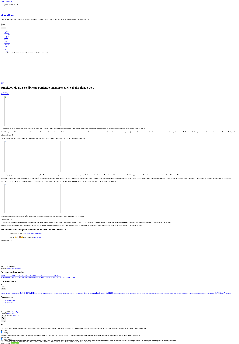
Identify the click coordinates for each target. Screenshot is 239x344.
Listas (6, 46)
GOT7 (61, 293)
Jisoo (91, 293)
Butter (12, 268)
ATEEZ (12, 293)
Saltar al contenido (6, 1)
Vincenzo (228, 293)
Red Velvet (149, 293)
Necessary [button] (4, 330)
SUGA (197, 293)
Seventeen (158, 293)
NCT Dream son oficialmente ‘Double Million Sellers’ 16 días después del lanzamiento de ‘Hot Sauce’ (31, 276)
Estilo (6, 41)
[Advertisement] (119, 68)
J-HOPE (77, 293)
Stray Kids (192, 293)
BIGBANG (16, 293)
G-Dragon (48, 293)
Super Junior (202, 293)
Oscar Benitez (5, 94)
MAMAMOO (129, 293)
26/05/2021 (4, 92)
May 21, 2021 (38, 237)
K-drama (103, 293)
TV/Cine (7, 34)
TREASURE (211, 293)
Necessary (6, 332)
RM (153, 293)
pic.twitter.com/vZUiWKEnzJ (33, 233)
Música (6, 33)
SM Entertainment (169, 293)
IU (71, 293)
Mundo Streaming (9, 300)
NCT (134, 293)
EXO (44, 293)
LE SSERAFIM (119, 293)
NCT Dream (138, 293)
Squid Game (185, 293)
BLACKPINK (25, 293)
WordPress (16, 315)
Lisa (124, 293)
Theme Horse (11, 313)
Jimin (85, 293)
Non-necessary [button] (5, 337)
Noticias (6, 36)
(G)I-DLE (3, 293)
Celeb (6, 39)
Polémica (7, 44)
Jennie (81, 293)
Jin (88, 293)
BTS (8, 268)
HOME (6, 31)
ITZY (68, 293)
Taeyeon (207, 293)
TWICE (218, 293)
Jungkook (18, 268)
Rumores (7, 43)
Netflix (143, 293)
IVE (73, 293)
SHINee (163, 293)
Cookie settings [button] (5, 343)
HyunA (64, 293)
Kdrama (110, 292)
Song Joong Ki (177, 293)
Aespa (8, 293)
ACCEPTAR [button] (15, 343)
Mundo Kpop (7, 15)
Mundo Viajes (8, 302)
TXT (222, 293)
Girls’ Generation (55, 293)
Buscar (3, 24)
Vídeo (6, 38)
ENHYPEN (39, 293)
